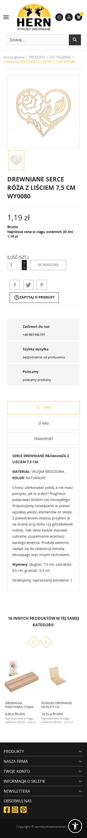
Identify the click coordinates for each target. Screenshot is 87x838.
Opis (47, 407)
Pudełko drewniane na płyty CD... (56, 705)
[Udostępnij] (15, 285)
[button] (75, 826)
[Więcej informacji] (31, 726)
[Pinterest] (42, 285)
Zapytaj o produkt (34, 297)
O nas (43, 423)
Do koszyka (48, 265)
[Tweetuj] (28, 285)
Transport (43, 438)
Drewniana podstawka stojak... (20, 705)
